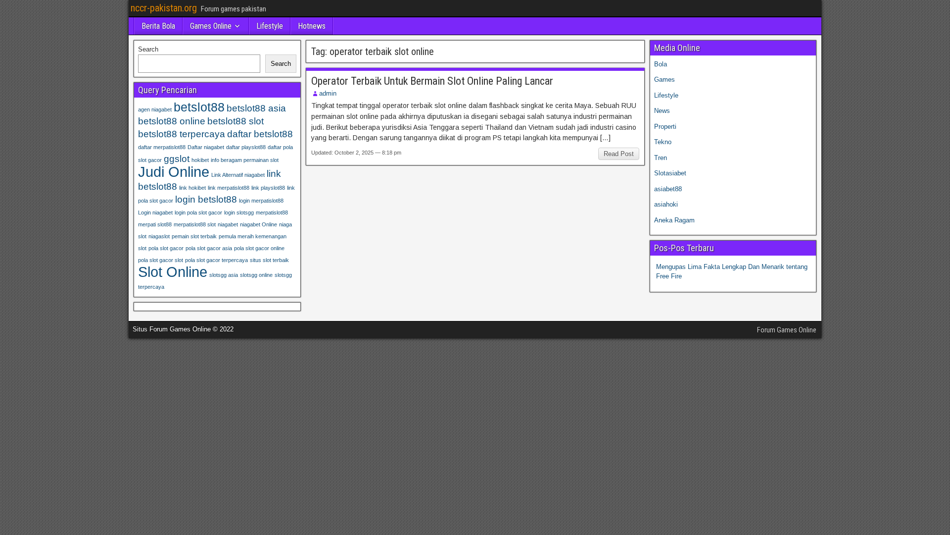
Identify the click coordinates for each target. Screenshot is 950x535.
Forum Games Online (786, 329)
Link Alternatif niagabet (238, 175)
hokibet (200, 160)
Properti (665, 126)
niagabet (228, 224)
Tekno (662, 142)
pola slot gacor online (259, 248)
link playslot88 (268, 188)
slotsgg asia (223, 275)
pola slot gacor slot (160, 260)
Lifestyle (269, 26)
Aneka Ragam (674, 220)
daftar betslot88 (260, 134)
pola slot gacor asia (209, 248)
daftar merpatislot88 (162, 147)
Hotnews (312, 26)
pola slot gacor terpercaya (216, 260)
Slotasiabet (670, 173)
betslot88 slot (235, 121)
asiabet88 (668, 189)
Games (664, 79)
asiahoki (666, 204)
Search (148, 49)
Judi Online (173, 171)
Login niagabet (155, 212)
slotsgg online (256, 275)
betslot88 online (171, 121)
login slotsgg (239, 212)
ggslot (177, 159)
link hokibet (192, 188)
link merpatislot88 (228, 188)
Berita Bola (158, 26)
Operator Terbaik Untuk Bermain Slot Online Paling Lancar (432, 81)
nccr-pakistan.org (164, 8)
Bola (660, 64)
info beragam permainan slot (245, 160)
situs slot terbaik (269, 260)
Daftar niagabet (206, 147)
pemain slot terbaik (194, 236)
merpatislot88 (272, 212)
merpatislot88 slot (195, 224)
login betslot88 (206, 199)
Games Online (211, 26)
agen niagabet (155, 109)
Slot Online (172, 272)
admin (327, 93)
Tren (660, 157)
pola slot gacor (166, 248)
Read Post (619, 154)
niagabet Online (258, 224)
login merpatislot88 (261, 201)
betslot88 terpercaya (181, 134)
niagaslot (159, 236)
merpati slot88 (155, 224)
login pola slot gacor (198, 212)
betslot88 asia (256, 108)
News (662, 110)
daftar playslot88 (246, 147)
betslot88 (199, 107)
